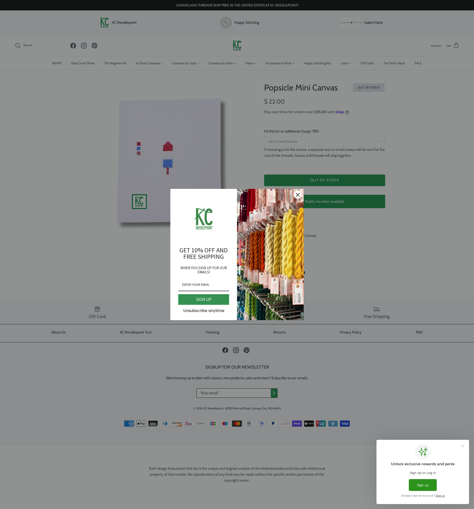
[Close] (298, 195)
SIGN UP (204, 299)
